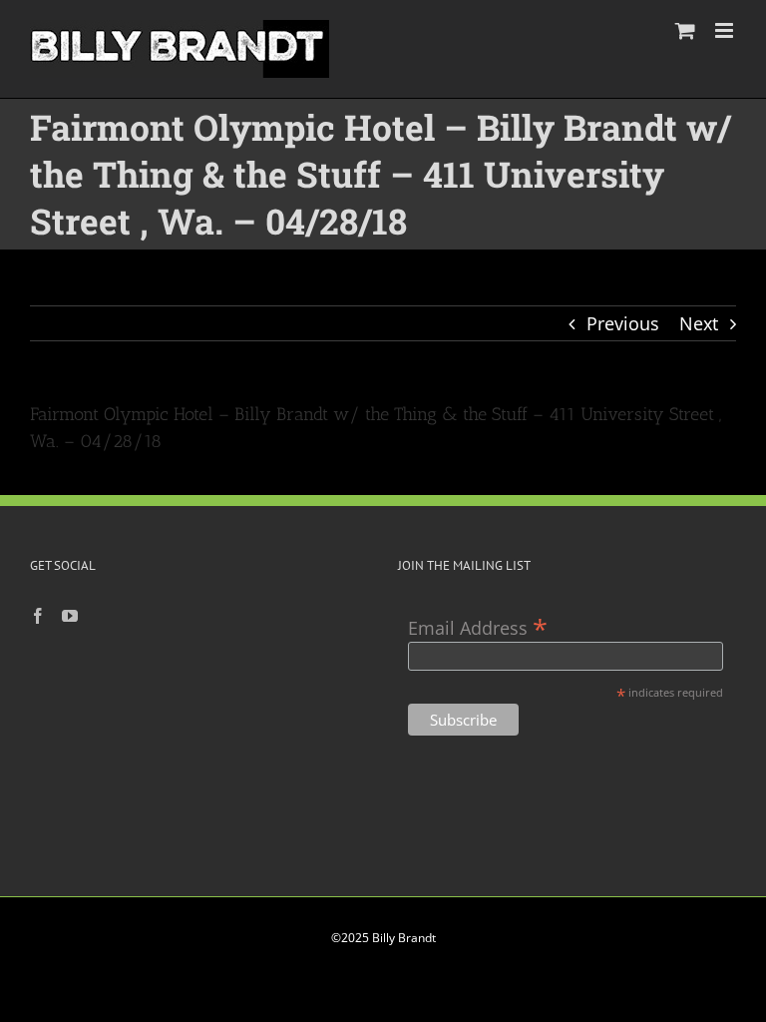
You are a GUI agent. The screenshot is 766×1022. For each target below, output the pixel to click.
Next (698, 323)
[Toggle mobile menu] (725, 30)
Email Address (478, 626)
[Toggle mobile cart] (685, 30)
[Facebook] (38, 616)
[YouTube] (70, 616)
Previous (622, 323)
